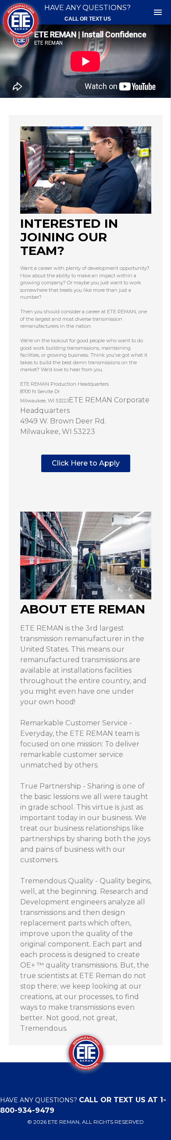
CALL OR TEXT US (87, 19)
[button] (85, 463)
